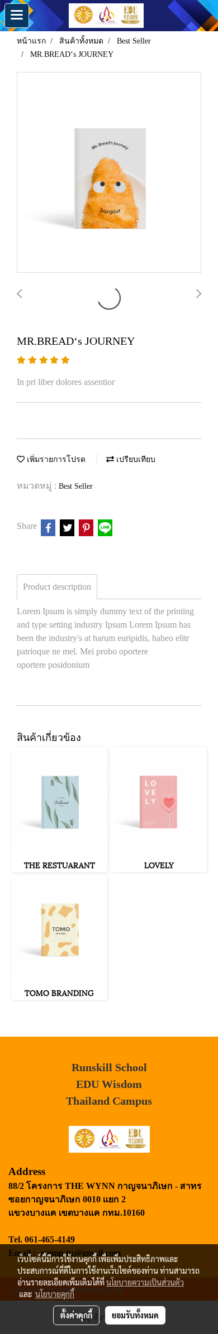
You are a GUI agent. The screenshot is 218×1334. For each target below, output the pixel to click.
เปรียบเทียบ (134, 459)
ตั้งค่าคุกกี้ (76, 1315)
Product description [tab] (57, 586)
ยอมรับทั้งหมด (135, 1315)
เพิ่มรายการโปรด (55, 459)
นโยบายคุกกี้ (54, 1294)
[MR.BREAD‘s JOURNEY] (109, 173)
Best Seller (76, 486)
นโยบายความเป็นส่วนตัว (145, 1282)
